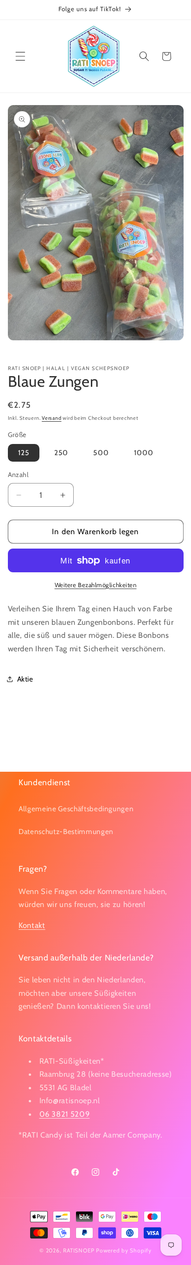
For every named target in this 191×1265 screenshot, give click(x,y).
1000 (143, 452)
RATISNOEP (79, 1250)
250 (61, 452)
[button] (20, 56)
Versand (51, 418)
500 (100, 452)
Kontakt (32, 925)
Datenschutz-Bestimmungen (66, 831)
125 (23, 452)
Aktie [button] (25, 679)
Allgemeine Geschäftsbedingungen (76, 808)
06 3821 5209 (64, 1114)
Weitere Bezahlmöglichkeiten (96, 585)
